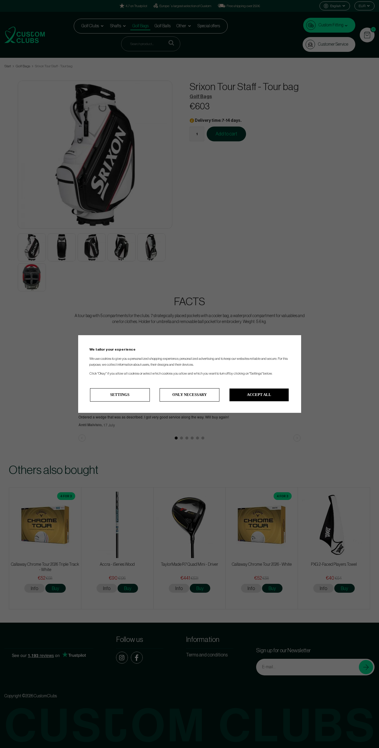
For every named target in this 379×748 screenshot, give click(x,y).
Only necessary (189, 394)
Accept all (259, 394)
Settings (119, 394)
